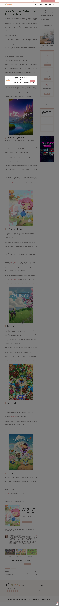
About (39, 1)
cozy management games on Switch (29, 426)
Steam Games (41, 592)
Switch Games (41, 590)
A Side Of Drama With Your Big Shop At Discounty (46, 112)
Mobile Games (41, 587)
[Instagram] (28, 1)
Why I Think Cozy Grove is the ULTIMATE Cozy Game (29, 573)
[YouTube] (29, 1)
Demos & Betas (7, 568)
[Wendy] (7, 536)
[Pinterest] (30, 1)
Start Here (23, 582)
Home (35, 1)
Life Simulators (13, 568)
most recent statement (14, 262)
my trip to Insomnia (14, 416)
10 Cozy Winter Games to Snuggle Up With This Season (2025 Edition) (12, 573)
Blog (37, 1)
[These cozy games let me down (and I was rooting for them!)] (21, 552)
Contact (50, 4)
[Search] (53, 47)
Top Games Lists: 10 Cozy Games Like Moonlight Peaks (47, 128)
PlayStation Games (42, 582)
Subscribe (27, 564)
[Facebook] (33, 1)
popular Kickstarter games (15, 279)
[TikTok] (32, 1)
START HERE (12, 1)
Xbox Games (41, 585)
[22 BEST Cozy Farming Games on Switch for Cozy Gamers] (32, 552)
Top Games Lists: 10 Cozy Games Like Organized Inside (47, 120)
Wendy (8, 15)
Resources (23, 592)
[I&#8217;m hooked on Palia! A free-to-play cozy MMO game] (10, 552)
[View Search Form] (53, 4)
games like (15, 182)
